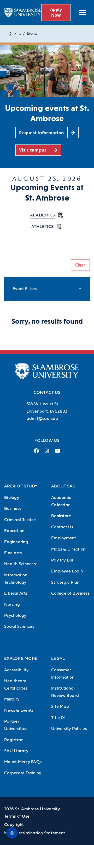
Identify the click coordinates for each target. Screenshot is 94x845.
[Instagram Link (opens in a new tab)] (47, 453)
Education (14, 531)
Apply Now (56, 12)
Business (12, 508)
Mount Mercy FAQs (23, 762)
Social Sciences (19, 626)
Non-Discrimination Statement (34, 833)
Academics (42, 215)
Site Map (60, 706)
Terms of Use (17, 816)
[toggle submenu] (82, 12)
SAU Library (16, 751)
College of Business (70, 593)
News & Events (18, 710)
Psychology (15, 615)
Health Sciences (20, 564)
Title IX (58, 718)
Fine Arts (13, 553)
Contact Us (62, 527)
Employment (63, 538)
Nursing (12, 604)
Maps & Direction (68, 549)
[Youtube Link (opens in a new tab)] (57, 453)
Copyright (14, 825)
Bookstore (61, 516)
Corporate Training (23, 773)
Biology (11, 498)
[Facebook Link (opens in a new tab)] (37, 452)
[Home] (10, 33)
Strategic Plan (65, 582)
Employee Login (67, 571)
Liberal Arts (15, 593)
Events (32, 33)
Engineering (16, 542)
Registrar (13, 740)
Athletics (42, 227)
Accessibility (16, 670)
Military (11, 699)
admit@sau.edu (42, 419)
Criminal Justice (20, 520)
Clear (80, 265)
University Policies (69, 729)
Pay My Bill (62, 560)
